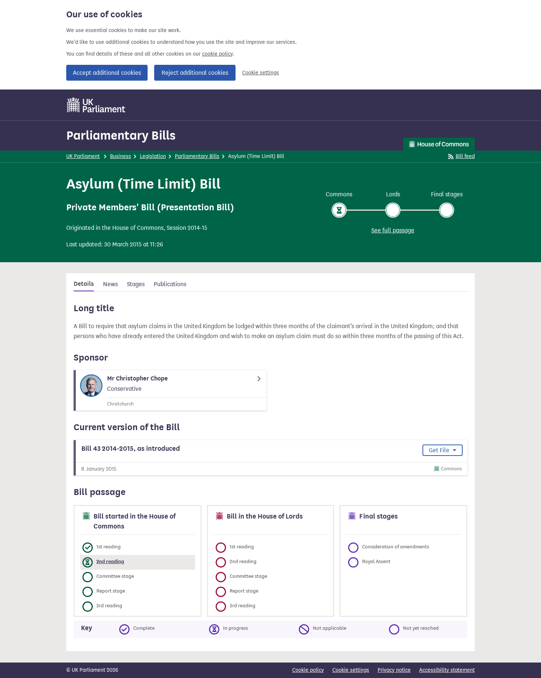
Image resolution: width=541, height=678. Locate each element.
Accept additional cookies (107, 72)
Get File (440, 450)
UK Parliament (83, 156)
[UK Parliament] (96, 105)
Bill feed (465, 156)
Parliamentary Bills (121, 135)
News (110, 284)
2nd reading (110, 561)
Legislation (153, 156)
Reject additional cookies (195, 72)
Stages (136, 284)
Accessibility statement (447, 670)
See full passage (392, 230)
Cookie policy (308, 670)
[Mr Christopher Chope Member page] (170, 390)
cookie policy (217, 54)
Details (84, 284)
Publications (170, 284)
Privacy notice (394, 670)
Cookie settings (260, 73)
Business (120, 156)
